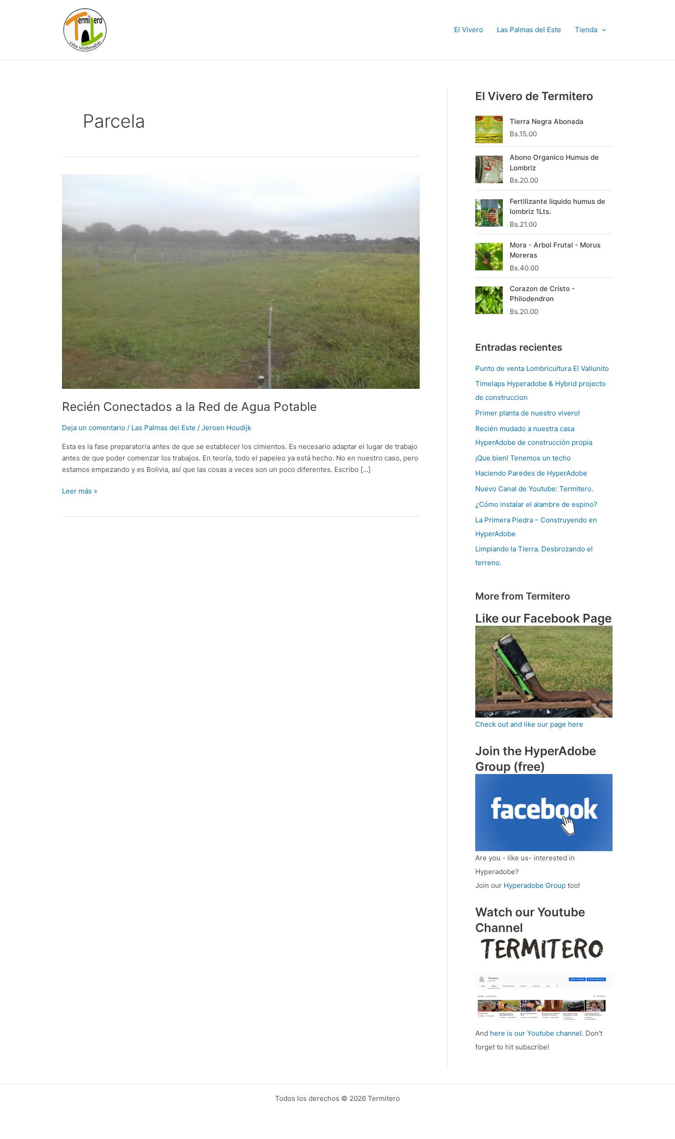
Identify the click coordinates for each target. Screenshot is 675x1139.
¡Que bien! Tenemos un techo (523, 458)
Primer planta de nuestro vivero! (527, 413)
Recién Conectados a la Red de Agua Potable (189, 406)
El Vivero (468, 29)
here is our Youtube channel (536, 1033)
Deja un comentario (93, 427)
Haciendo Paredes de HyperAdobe (531, 473)
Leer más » (79, 490)
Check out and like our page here (529, 724)
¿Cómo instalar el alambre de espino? (536, 504)
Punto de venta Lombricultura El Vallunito (542, 368)
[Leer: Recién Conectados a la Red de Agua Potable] (241, 280)
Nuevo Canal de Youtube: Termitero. (534, 488)
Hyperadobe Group (535, 885)
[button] (601, 30)
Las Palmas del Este (529, 29)
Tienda (586, 29)
